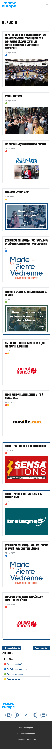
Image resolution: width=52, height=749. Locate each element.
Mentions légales (26, 727)
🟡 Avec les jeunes (12, 679)
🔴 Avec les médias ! (13, 664)
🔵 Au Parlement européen (15, 669)
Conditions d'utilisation (26, 739)
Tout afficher (9, 659)
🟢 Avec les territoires (13, 674)
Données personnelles (26, 733)
